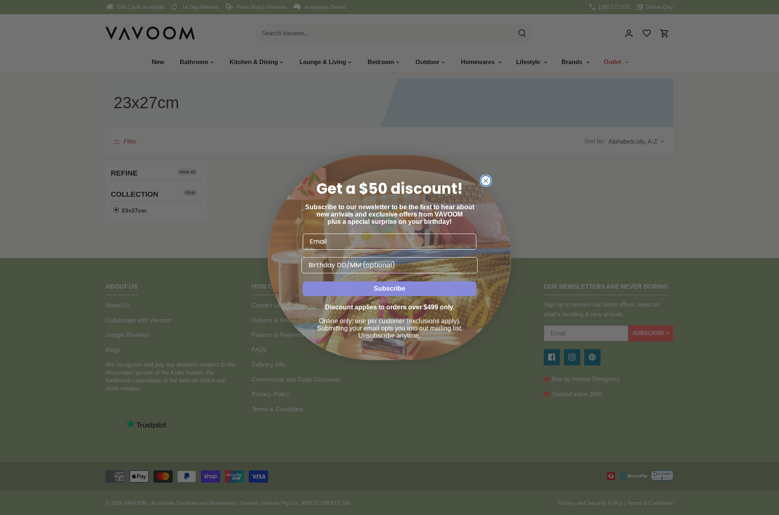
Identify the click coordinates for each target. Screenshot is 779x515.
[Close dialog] (486, 181)
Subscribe (389, 288)
